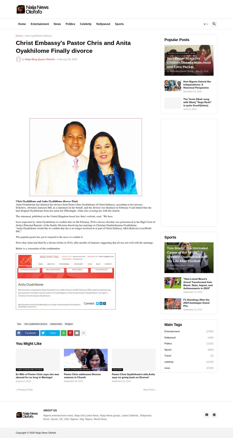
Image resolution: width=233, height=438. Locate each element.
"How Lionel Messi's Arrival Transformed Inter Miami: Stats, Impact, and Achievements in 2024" (198, 284)
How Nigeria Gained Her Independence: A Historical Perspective (197, 84)
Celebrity (86, 24)
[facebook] (207, 415)
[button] (206, 24)
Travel (189, 355)
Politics (70, 24)
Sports (119, 24)
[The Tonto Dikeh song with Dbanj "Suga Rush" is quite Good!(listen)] (172, 103)
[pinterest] (214, 415)
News (57, 24)
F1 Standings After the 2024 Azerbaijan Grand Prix (196, 302)
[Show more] (83, 333)
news (189, 368)
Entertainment (40, 24)
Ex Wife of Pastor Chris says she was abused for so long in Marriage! (37, 376)
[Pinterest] (70, 333)
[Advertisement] (86, 90)
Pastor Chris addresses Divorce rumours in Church (82, 376)
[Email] (77, 333)
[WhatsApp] (64, 333)
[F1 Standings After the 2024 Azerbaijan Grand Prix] (172, 303)
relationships (56, 324)
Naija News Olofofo (45, 432)
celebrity (189, 361)
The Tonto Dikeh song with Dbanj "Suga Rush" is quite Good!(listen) (197, 102)
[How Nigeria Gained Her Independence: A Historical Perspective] (172, 85)
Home (22, 24)
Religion (69, 324)
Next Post (148, 389)
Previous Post (25, 389)
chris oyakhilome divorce (38, 36)
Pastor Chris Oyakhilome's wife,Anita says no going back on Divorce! (133, 376)
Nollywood (103, 24)
